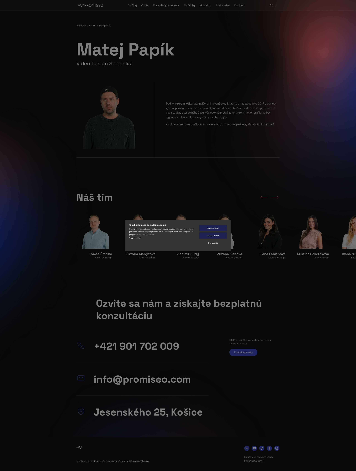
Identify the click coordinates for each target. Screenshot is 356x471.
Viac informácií (135, 238)
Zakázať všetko (213, 235)
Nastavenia (213, 243)
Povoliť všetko (213, 228)
